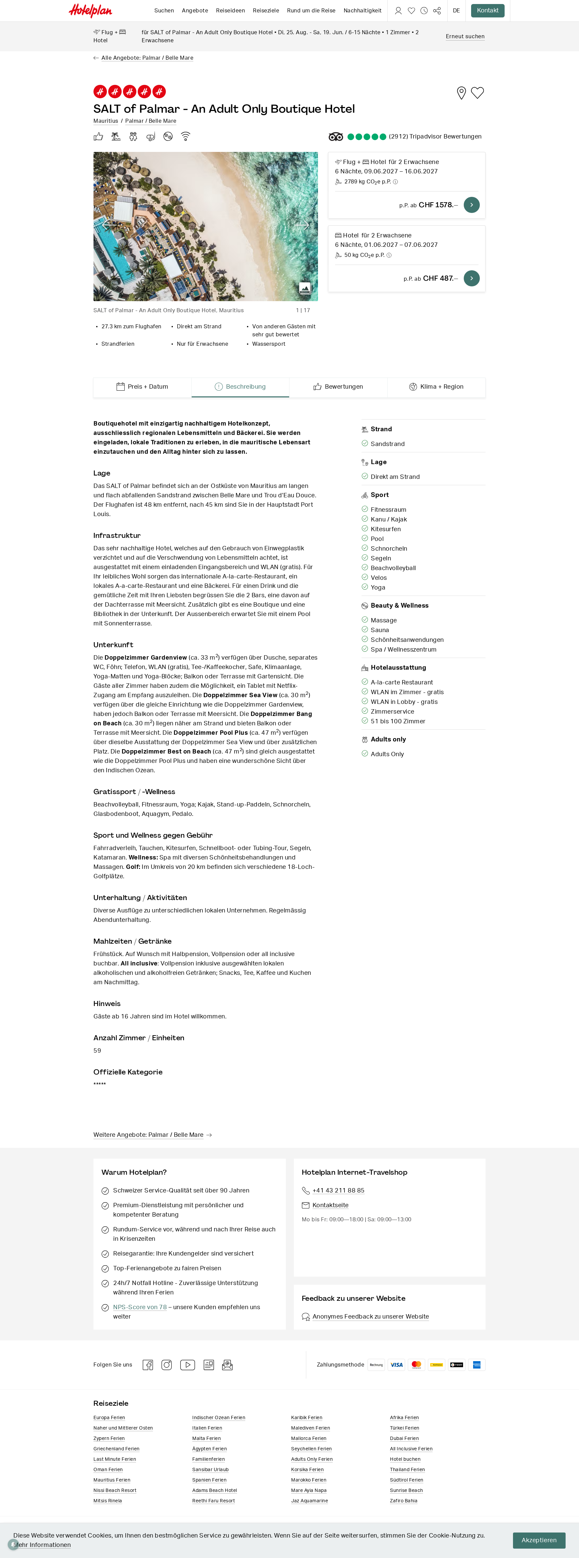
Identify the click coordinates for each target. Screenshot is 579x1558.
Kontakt (488, 11)
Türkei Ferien (405, 1428)
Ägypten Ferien (209, 1449)
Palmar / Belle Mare (151, 121)
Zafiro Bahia (403, 1501)
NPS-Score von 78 (140, 1307)
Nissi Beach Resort (114, 1490)
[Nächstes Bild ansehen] (302, 225)
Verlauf (424, 10)
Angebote (195, 10)
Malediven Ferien (310, 1428)
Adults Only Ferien (312, 1459)
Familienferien (208, 1459)
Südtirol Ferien (407, 1480)
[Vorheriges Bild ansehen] (109, 225)
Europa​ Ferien (109, 1417)
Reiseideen (230, 10)
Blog (209, 1365)
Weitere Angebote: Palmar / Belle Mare (148, 1135)
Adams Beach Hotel (214, 1490)
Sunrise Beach (406, 1490)
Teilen (437, 10)
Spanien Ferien (209, 1480)
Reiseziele (266, 10)
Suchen (164, 10)
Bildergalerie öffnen (305, 288)
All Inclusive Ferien (411, 1449)
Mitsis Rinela (107, 1501)
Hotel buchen (405, 1459)
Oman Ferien (108, 1469)
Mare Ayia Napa (309, 1490)
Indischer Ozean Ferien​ (218, 1417)
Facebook (148, 1365)
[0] (411, 10)
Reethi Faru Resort (213, 1501)
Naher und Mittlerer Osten (123, 1428)
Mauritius (105, 121)
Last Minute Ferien (114, 1459)
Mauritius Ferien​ (111, 1480)
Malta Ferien (206, 1438)
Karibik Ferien (306, 1417)
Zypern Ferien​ (109, 1438)
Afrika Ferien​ (404, 1417)
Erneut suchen (465, 36)
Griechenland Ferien (116, 1449)
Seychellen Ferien (311, 1449)
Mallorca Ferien (309, 1438)
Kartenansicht (461, 93)
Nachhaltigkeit (363, 10)
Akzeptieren (539, 1541)
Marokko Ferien (308, 1480)
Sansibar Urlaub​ (210, 1469)
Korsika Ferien (307, 1469)
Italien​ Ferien (207, 1428)
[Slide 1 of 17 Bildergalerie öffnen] (205, 226)
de (456, 10)
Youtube (188, 1365)
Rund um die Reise (311, 10)
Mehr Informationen (42, 1545)
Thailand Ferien (407, 1469)
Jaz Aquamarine (309, 1501)
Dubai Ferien (404, 1438)
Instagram (167, 1365)
